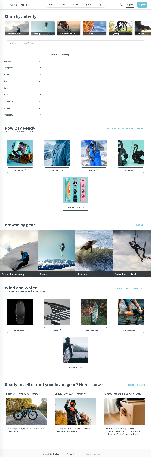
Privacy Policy (72, 454)
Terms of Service (93, 454)
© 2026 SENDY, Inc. (51, 454)
